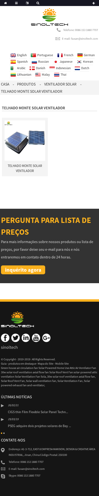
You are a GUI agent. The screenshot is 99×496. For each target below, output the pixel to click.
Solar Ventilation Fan (70, 381)
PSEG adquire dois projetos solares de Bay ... (39, 426)
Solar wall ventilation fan (41, 381)
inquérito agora (23, 269)
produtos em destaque (22, 363)
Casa (5, 84)
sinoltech (9, 347)
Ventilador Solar (60, 84)
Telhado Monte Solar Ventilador (31, 91)
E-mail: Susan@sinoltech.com (80, 38)
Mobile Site (62, 363)
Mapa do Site (46, 363)
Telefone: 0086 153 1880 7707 (80, 30)
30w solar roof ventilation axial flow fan (71, 376)
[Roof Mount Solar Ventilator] (25, 140)
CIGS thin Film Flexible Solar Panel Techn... (38, 412)
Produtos (26, 84)
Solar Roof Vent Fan (13, 381)
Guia (4, 363)
